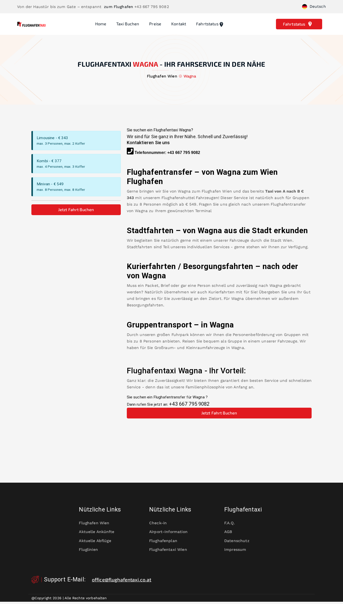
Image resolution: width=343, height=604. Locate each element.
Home (100, 23)
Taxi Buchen (127, 23)
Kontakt (178, 23)
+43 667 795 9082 (183, 152)
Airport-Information (168, 532)
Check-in (158, 523)
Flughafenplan (163, 541)
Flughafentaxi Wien (168, 549)
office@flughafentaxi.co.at (121, 579)
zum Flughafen (118, 7)
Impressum (235, 549)
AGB (228, 532)
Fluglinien (88, 549)
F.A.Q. (229, 523)
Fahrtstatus (207, 23)
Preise (155, 23)
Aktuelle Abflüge (95, 541)
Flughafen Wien (217, 191)
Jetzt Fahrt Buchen (76, 209)
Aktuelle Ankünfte (96, 532)
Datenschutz (236, 541)
